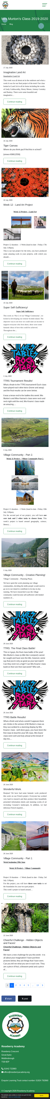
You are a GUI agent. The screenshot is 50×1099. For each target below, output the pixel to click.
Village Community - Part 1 (17, 858)
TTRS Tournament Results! (18, 380)
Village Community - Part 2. (18, 454)
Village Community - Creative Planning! (24, 575)
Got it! (41, 1095)
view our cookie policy (14, 1097)
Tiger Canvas (10, 145)
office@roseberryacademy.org (17, 1072)
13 (38, 985)
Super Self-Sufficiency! (15, 307)
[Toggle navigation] (45, 5)
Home (3, 24)
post (26, 999)
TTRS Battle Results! (14, 717)
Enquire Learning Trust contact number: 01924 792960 (24, 1080)
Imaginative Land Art (14, 72)
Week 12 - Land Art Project (18, 204)
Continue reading (14, 102)
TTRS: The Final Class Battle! (19, 648)
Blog (11, 24)
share (9, 999)
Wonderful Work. (12, 789)
